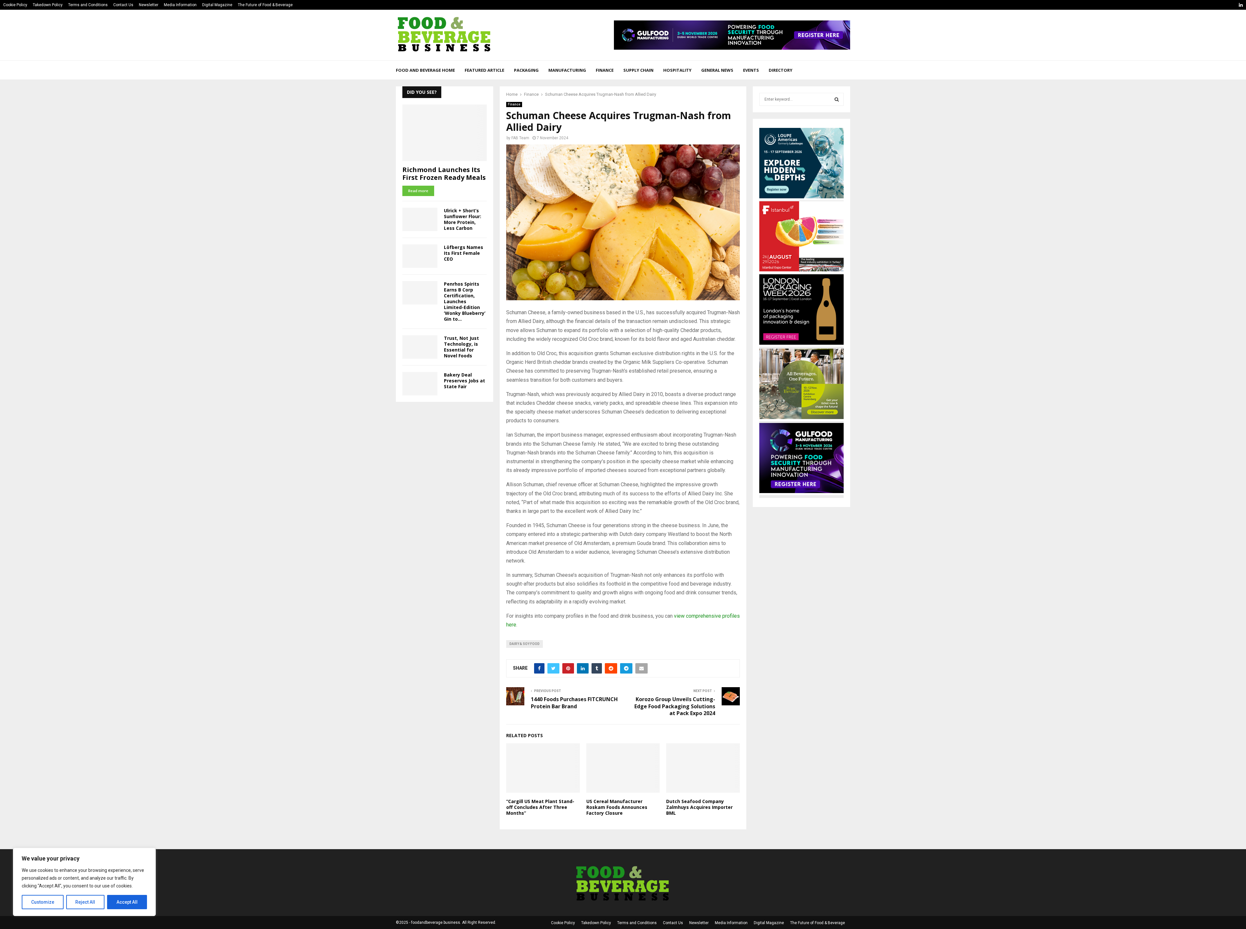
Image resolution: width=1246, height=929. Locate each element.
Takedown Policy (48, 5)
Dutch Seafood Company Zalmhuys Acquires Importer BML (699, 807)
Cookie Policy (15, 5)
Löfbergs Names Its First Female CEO (463, 253)
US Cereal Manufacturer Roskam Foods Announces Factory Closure (616, 807)
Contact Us (123, 5)
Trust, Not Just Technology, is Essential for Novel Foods (461, 347)
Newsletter (148, 5)
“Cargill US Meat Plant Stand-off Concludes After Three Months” (540, 807)
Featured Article (484, 70)
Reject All (85, 902)
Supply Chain (638, 70)
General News (717, 70)
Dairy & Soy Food (524, 644)
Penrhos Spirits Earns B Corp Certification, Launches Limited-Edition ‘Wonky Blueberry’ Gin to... (464, 301)
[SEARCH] (837, 99)
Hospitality (677, 70)
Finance (605, 70)
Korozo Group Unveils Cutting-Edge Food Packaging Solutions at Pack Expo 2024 (674, 706)
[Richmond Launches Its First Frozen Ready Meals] (444, 133)
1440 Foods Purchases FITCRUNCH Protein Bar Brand (574, 703)
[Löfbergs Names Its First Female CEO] (419, 256)
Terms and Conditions (88, 5)
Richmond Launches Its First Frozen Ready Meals (444, 173)
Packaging (526, 70)
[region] (84, 882)
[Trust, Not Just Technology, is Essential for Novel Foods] (419, 347)
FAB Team (520, 138)
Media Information (180, 5)
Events (751, 70)
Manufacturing (567, 70)
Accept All (127, 902)
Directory (780, 70)
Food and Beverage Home (425, 70)
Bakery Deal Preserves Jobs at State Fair (464, 381)
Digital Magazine (217, 5)
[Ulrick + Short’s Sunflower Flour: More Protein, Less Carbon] (419, 219)
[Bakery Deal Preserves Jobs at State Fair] (419, 383)
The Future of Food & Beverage (265, 5)
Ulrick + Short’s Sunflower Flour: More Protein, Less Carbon (462, 219)
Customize (42, 902)
